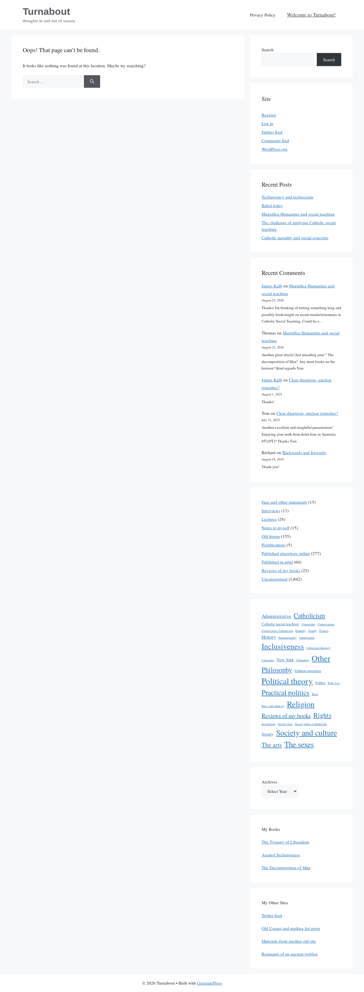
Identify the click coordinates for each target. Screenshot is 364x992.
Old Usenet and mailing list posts (291, 928)
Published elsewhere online (286, 553)
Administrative (276, 616)
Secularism (268, 724)
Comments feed (275, 140)
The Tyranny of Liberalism (285, 842)
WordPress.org (275, 149)
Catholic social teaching (280, 623)
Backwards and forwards (304, 452)
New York (285, 659)
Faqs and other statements (284, 502)
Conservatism (326, 624)
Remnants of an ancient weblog (290, 954)
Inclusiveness (283, 646)
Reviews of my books (281, 570)
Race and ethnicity (273, 706)
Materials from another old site (289, 941)
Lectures (269, 519)
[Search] (92, 81)
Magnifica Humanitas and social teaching (298, 214)
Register (269, 115)
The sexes (299, 744)
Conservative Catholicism (277, 631)
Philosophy (277, 669)
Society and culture (306, 732)
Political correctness (308, 670)
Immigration (306, 638)
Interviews (271, 510)
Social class (285, 724)
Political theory (287, 680)
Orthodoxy (302, 660)
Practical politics (285, 692)
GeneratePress (209, 983)
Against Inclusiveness (281, 855)
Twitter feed (272, 915)
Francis (323, 631)
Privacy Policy (263, 15)
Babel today (272, 205)
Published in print (277, 562)
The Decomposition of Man (286, 867)
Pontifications (274, 545)
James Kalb (272, 286)
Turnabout (46, 11)
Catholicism (309, 615)
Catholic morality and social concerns (295, 237)
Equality (300, 631)
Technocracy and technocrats (287, 197)
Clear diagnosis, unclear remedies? (307, 413)
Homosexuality (287, 638)
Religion (301, 704)
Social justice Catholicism (311, 724)
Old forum (271, 536)
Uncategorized (275, 579)
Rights (322, 715)
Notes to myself (275, 527)
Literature (268, 660)
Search (268, 49)
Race (315, 694)
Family (312, 631)
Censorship (308, 624)
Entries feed (272, 132)
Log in (267, 123)
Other (321, 658)
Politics (320, 682)
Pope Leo (334, 683)
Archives (269, 782)
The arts (272, 744)
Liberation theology (318, 648)
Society (268, 734)
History (269, 637)
